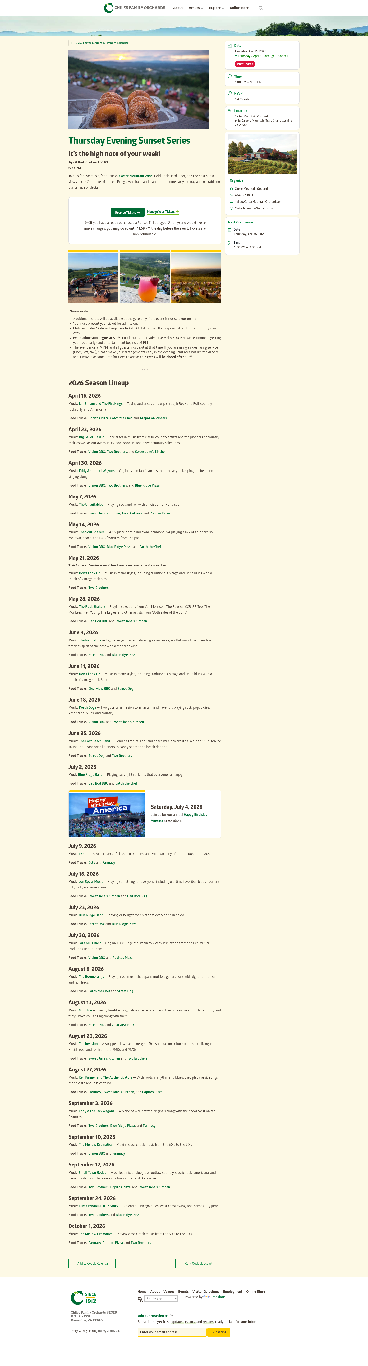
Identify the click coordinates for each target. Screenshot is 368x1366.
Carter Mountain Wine (136, 176)
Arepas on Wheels (153, 419)
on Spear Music (91, 882)
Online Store (239, 8)
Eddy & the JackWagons (97, 471)
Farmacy (108, 863)
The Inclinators (90, 641)
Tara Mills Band (90, 944)
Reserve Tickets (125, 213)
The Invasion (88, 1044)
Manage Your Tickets (161, 212)
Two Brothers (117, 452)
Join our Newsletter (153, 1316)
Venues (194, 8)
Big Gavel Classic (91, 438)
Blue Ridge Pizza (147, 486)
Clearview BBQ (99, 689)
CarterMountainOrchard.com (254, 209)
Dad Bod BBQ (98, 622)
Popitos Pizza (98, 419)
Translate (218, 1297)
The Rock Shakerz (92, 607)
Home (142, 1292)
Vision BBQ (96, 452)
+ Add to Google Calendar (92, 1264)
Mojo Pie (85, 1011)
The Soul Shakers (92, 533)
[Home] (134, 8)
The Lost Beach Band (94, 742)
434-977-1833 (244, 195)
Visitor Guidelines (205, 1292)
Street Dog (96, 655)
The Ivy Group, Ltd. (109, 1331)
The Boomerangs (91, 977)
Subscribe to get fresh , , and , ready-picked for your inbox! (197, 1322)
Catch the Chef (121, 419)
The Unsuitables (91, 505)
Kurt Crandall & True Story (98, 1207)
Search (261, 8)
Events (183, 1292)
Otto (91, 863)
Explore (215, 8)
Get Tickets (242, 100)
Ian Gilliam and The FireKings (101, 404)
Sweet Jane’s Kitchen (151, 452)
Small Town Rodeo (92, 1173)
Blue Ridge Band (90, 775)
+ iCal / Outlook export (197, 1264)
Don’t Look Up (89, 574)
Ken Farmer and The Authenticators (105, 1078)
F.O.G (82, 854)
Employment (232, 1292)
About (178, 8)
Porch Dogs (87, 708)
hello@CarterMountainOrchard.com (258, 202)
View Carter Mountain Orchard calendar (102, 43)
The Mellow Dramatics (95, 1145)
